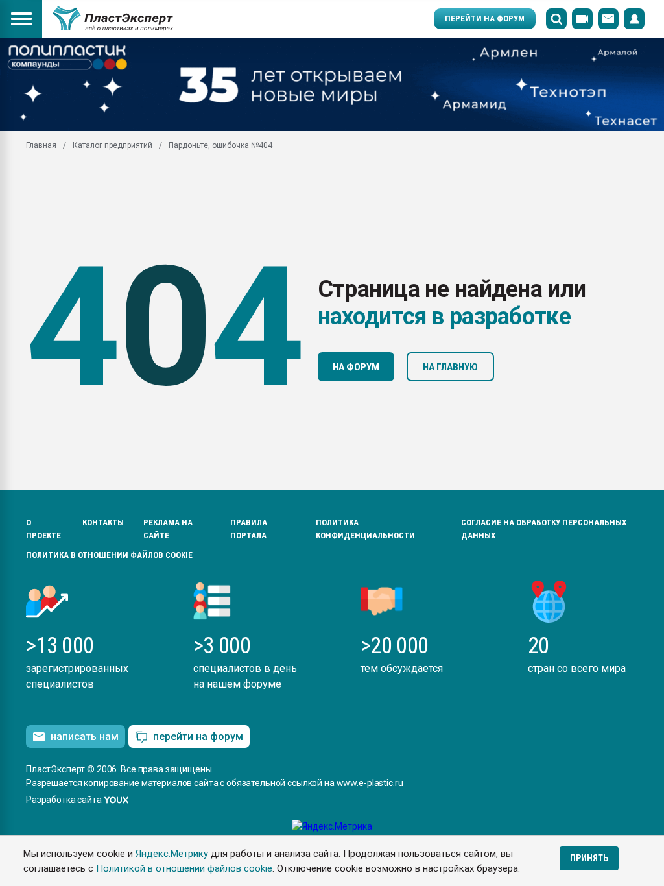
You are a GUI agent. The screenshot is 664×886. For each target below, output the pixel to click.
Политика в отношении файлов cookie (109, 555)
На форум (356, 367)
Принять (589, 858)
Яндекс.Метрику (172, 853)
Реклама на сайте (168, 529)
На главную (450, 367)
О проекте (43, 529)
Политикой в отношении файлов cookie (184, 868)
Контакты (103, 522)
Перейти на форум (485, 18)
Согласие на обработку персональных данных (543, 529)
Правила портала (248, 529)
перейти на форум (198, 736)
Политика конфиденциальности (365, 529)
